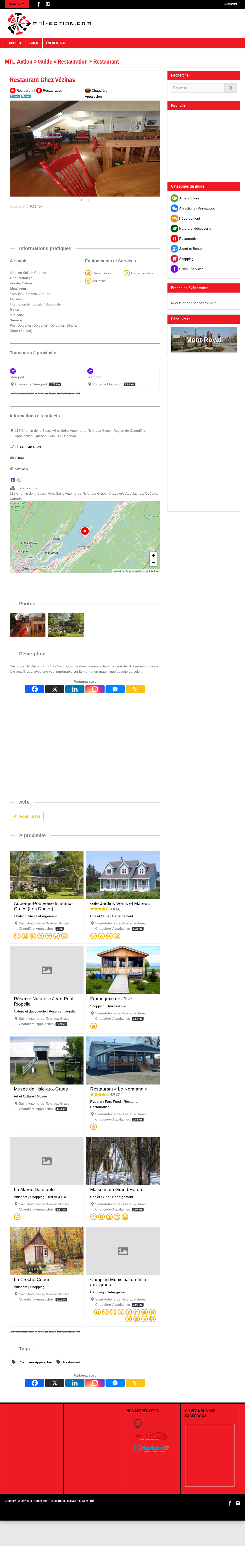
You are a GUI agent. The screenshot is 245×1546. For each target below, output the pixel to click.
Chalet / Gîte (23, 916)
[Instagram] (19, 480)
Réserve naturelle (62, 1011)
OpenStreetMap (135, 571)
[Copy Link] (135, 689)
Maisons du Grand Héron (116, 1189)
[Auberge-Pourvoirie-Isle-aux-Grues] (66, 625)
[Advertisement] (97, 222)
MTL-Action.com (37, 1501)
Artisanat (20, 1197)
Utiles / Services (191, 269)
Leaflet (117, 571)
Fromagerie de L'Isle (111, 998)
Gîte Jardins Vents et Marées (120, 903)
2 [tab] (88, 200)
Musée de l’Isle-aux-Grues (41, 1088)
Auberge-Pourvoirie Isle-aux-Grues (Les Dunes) (43, 906)
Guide (34, 43)
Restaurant (106, 61)
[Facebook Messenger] (115, 689)
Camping (97, 1292)
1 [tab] (81, 200)
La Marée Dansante (34, 1189)
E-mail (19, 458)
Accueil (15, 43)
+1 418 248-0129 (28, 447)
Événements (56, 43)
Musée (42, 1096)
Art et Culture (24, 1096)
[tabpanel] (85, 149)
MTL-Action (19, 61)
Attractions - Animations (197, 208)
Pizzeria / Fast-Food (105, 1101)
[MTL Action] (49, 23)
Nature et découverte (30, 1011)
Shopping (97, 1006)
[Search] (230, 88)
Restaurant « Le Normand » (118, 1088)
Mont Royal (203, 339)
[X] (54, 689)
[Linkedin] (74, 689)
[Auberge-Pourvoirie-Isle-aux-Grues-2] (27, 625)
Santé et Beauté (191, 249)
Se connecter (230, 4)
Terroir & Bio (116, 1006)
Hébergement (46, 916)
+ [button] (153, 555)
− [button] (153, 563)
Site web (21, 469)
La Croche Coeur (31, 1279)
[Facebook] (13, 480)
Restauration (73, 61)
